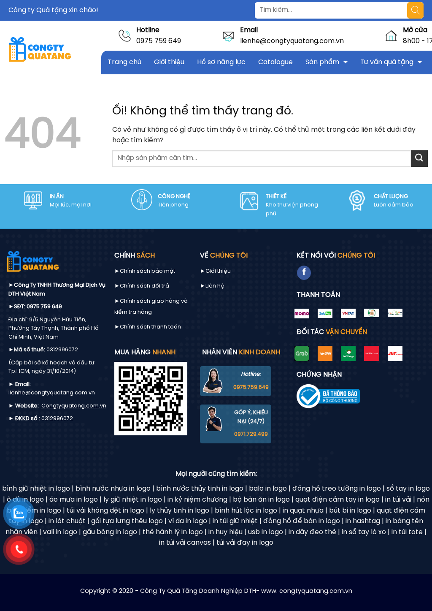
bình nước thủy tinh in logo (199, 488)
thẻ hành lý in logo (173, 532)
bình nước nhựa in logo (113, 488)
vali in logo (60, 532)
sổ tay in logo (408, 488)
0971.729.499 (251, 434)
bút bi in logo (350, 510)
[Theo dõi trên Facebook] (304, 273)
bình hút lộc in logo (246, 510)
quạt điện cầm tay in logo (337, 499)
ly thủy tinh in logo (179, 510)
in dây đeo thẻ (312, 532)
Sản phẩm (322, 62)
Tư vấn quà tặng (386, 62)
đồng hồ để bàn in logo (301, 521)
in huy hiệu (225, 532)
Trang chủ (124, 62)
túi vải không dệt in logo (105, 510)
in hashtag (363, 521)
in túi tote (407, 532)
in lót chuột (67, 521)
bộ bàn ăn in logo (261, 499)
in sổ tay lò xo (364, 532)
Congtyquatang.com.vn (73, 406)
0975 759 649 (158, 41)
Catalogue (275, 62)
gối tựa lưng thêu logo (127, 521)
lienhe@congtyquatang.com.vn (292, 41)
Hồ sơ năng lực (221, 62)
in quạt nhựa (303, 510)
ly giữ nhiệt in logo (132, 499)
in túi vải (398, 499)
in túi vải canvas (185, 542)
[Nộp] (419, 158)
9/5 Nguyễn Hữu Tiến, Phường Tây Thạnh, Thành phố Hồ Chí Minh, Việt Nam (53, 328)
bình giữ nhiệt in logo (36, 488)
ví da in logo (187, 521)
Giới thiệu (169, 62)
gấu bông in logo (110, 532)
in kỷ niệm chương (197, 499)
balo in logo (268, 488)
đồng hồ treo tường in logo (336, 488)
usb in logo (265, 532)
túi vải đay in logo (244, 542)
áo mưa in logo (73, 499)
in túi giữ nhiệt (235, 521)
